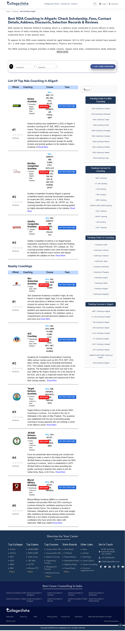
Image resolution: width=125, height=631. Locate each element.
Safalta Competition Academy (33, 224)
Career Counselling (90, 564)
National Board (70, 557)
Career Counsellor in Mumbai (55, 594)
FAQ (35, 617)
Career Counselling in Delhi (16, 593)
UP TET (31, 564)
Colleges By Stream (52, 4)
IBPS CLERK (33, 553)
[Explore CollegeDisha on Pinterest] (118, 567)
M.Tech (13, 553)
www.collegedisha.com (62, 628)
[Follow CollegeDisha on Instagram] (114, 567)
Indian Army (33, 557)
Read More (43, 147)
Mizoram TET (33, 568)
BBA (12, 568)
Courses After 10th (53, 549)
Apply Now (44, 106)
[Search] (95, 4)
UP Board (68, 553)
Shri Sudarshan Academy (32, 281)
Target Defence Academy (32, 391)
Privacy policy (52, 617)
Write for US (10, 621)
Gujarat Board (69, 568)
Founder (108, 617)
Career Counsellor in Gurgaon (34, 600)
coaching (15, 11)
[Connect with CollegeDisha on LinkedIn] (109, 567)
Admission (10, 617)
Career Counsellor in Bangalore (34, 594)
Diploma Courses (53, 557)
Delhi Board (69, 549)
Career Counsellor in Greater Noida (96, 600)
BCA (12, 557)
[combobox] (23, 66)
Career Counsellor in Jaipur (16, 599)
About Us (23, 617)
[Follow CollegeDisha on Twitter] (105, 567)
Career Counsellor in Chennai (75, 594)
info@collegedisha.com (110, 561)
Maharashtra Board (71, 561)
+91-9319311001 (108, 558)
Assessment (65, 4)
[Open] (34, 66)
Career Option (88, 561)
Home (8, 11)
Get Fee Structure (67, 106)
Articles (85, 553)
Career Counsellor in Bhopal (55, 600)
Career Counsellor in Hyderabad (96, 594)
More (12, 572)
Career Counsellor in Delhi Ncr (77, 600)
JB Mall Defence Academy (32, 435)
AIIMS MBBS (33, 549)
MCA (12, 561)
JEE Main (32, 561)
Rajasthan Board (70, 564)
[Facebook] (101, 567)
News (85, 549)
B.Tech (12, 549)
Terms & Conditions (111, 621)
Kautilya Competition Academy (33, 166)
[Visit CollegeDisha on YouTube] (123, 567)
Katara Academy (32, 100)
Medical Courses (52, 573)
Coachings (87, 557)
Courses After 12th (53, 553)
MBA (12, 564)
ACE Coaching (32, 334)
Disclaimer (78, 617)
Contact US (65, 617)
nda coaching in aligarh (27, 11)
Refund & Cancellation (96, 617)
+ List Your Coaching (103, 66)
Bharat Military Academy (32, 482)
